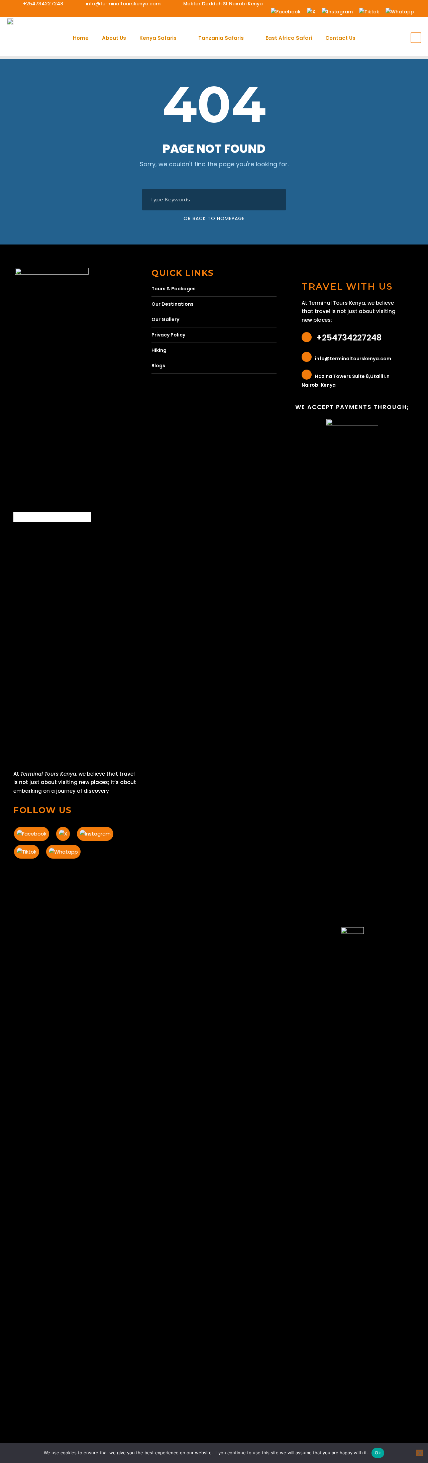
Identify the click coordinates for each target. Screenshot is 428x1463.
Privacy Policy (168, 334)
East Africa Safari (288, 37)
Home (81, 37)
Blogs (158, 365)
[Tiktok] (369, 11)
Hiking (159, 350)
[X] (311, 11)
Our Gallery (165, 319)
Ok (378, 1452)
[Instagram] (337, 11)
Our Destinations (172, 304)
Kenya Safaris (158, 37)
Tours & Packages (173, 288)
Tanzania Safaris (221, 37)
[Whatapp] (399, 11)
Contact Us (340, 37)
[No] (419, 1453)
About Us (114, 37)
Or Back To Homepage (214, 218)
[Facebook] (285, 11)
